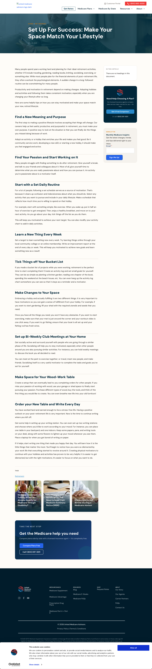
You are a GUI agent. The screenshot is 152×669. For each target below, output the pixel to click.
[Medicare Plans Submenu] (94, 8)
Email (109, 146)
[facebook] (24, 598)
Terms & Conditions (78, 628)
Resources (125, 8)
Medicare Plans (85, 8)
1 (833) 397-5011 (122, 117)
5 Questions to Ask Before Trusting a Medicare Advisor (84, 503)
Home (30, 24)
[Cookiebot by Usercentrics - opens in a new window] (14, 664)
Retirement (40, 24)
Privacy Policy (63, 628)
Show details (34, 665)
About (139, 8)
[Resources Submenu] (132, 8)
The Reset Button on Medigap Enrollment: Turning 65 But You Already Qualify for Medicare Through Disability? (28, 499)
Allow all (133, 648)
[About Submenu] (144, 8)
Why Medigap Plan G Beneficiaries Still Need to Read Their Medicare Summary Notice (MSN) (56, 500)
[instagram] (19, 598)
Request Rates (103, 589)
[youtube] (28, 598)
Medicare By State (107, 8)
